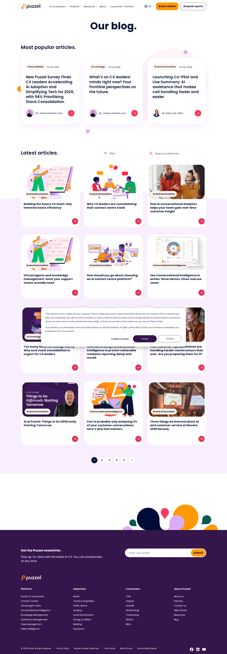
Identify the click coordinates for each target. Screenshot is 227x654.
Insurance (78, 629)
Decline (169, 338)
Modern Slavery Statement (86, 648)
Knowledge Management (34, 615)
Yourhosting (132, 615)
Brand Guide (126, 648)
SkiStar (129, 619)
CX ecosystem (57, 6)
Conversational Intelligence (35, 610)
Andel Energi (132, 610)
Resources (89, 6)
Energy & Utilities (82, 619)
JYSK (128, 596)
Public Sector (80, 606)
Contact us (180, 606)
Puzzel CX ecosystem (32, 596)
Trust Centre (109, 648)
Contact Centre (29, 601)
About (102, 6)
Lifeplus (130, 601)
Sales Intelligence (30, 629)
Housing (77, 610)
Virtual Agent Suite (31, 606)
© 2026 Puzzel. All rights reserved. (36, 648)
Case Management (31, 624)
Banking (77, 624)
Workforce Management (34, 619)
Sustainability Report (147, 648)
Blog (176, 619)
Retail (76, 596)
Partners (128, 6)
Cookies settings (120, 338)
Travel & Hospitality (83, 601)
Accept (144, 338)
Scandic (130, 606)
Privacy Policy (63, 648)
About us (179, 596)
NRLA (128, 624)
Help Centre (180, 610)
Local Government (83, 615)
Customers (117, 6)
